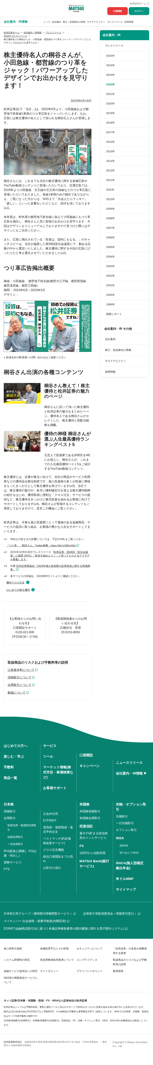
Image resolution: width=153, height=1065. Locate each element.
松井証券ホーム (138, 3)
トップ (46, 22)
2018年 (110, 122)
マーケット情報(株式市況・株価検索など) (58, 772)
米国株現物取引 (89, 811)
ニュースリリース (129, 763)
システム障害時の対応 (17, 959)
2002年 (110, 275)
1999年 (110, 304)
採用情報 (128, 22)
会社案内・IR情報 (129, 773)
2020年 (110, 103)
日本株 (9, 804)
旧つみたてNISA (129, 852)
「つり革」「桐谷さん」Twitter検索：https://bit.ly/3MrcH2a (41, 545)
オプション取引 (126, 829)
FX (81, 846)
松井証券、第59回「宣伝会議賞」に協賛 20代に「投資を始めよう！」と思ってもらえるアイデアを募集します (50, 556)
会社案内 (56, 22)
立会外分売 (50, 813)
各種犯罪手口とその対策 (54, 948)
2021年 (110, 93)
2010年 (110, 199)
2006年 (110, 237)
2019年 (110, 113)
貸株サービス (13, 862)
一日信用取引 (15, 844)
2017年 (110, 132)
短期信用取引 (15, 836)
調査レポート (114, 313)
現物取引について (20, 677)
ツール (48, 756)
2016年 (110, 141)
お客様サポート (55, 788)
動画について (17, 692)
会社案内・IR (112, 35)
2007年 (110, 227)
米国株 (84, 804)
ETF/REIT (50, 820)
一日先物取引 (125, 823)
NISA (120, 838)
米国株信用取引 (89, 818)
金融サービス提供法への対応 (21, 971)
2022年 (110, 84)
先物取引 (122, 816)
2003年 (110, 266)
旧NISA (124, 845)
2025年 (110, 55)
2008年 (110, 218)
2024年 (110, 65)
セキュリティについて (89, 948)
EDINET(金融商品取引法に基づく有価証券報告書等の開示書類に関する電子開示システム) (64, 928)
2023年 (110, 74)
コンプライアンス (86, 959)
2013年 (110, 170)
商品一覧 (10, 778)
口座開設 (117, 11)
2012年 (110, 180)
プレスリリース (115, 22)
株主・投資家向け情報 (74, 22)
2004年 (110, 256)
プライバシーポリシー (89, 971)
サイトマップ (126, 889)
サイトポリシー (49, 971)
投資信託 (86, 826)
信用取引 (10, 818)
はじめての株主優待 (18, 589)
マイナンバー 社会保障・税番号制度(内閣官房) (35, 921)
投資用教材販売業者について (57, 959)
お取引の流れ (52, 867)
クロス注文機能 (53, 849)
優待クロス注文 (15, 582)
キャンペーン (89, 766)
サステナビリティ (96, 22)
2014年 (110, 160)
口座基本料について (21, 669)
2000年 (110, 294)
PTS (7, 869)
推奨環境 (118, 971)
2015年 (110, 151)
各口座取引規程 (13, 948)
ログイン (139, 11)
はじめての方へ (15, 746)
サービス (50, 746)
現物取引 (10, 811)
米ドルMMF (125, 879)
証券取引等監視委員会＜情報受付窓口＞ (110, 913)
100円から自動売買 (92, 853)
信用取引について (20, 684)
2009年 (110, 208)
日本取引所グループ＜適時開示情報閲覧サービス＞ (38, 913)
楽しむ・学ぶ (14, 756)
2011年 (110, 189)
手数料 (9, 767)
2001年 (110, 285)
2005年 (110, 247)
